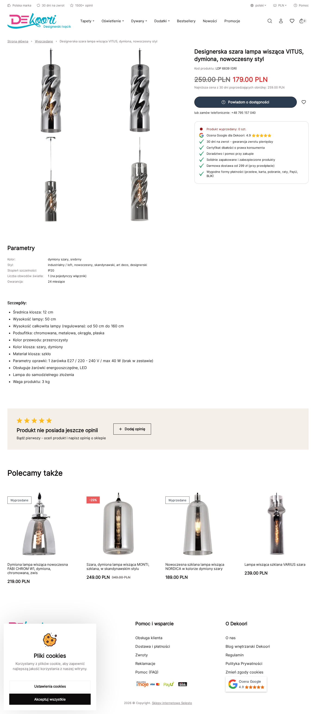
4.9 (229, 135)
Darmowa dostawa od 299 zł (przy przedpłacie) (241, 165)
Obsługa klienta (148, 637)
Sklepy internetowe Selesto (172, 703)
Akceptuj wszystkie (50, 699)
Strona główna (17, 41)
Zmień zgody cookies (244, 672)
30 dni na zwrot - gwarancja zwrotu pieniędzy (240, 141)
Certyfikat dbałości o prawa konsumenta (236, 147)
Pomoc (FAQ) (146, 672)
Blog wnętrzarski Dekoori (248, 646)
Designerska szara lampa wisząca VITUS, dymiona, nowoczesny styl (108, 41)
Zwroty (141, 655)
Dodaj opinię (135, 429)
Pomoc (304, 5)
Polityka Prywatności (244, 663)
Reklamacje (145, 663)
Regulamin (235, 655)
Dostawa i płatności (152, 646)
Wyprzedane (44, 41)
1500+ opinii (84, 5)
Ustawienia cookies (50, 686)
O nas (230, 637)
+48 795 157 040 (243, 112)
